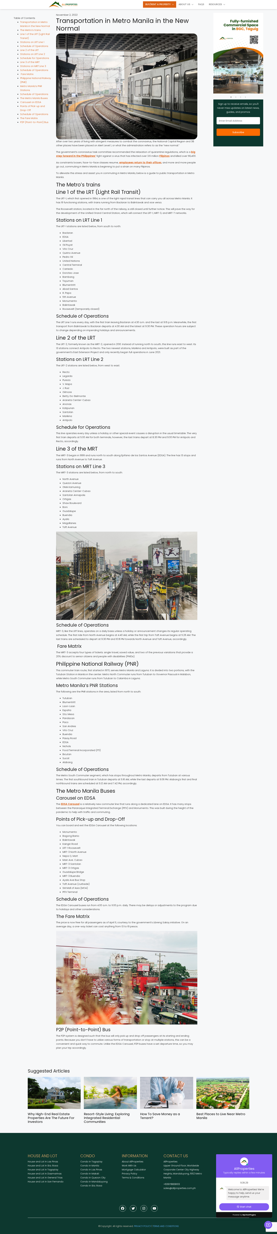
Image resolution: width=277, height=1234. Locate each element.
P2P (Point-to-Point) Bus (34, 122)
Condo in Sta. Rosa (91, 1185)
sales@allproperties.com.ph (180, 1188)
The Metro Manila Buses (34, 98)
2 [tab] (235, 97)
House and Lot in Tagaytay (43, 1169)
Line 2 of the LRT (29, 50)
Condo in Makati (89, 1173)
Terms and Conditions (166, 1226)
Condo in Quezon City (92, 1177)
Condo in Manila (89, 1165)
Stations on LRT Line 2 (32, 54)
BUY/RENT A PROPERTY (158, 4)
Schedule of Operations (34, 46)
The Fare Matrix (29, 118)
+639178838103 (172, 1184)
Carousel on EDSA (30, 102)
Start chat (245, 1206)
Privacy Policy (129, 1173)
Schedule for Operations (34, 58)
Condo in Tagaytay (91, 1161)
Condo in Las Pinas (91, 1169)
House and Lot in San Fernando (45, 1181)
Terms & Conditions (133, 1177)
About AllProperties (132, 1161)
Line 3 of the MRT (30, 62)
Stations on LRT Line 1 (32, 42)
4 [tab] (245, 97)
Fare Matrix (27, 74)
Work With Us (129, 1165)
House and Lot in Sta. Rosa (43, 1165)
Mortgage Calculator (134, 1169)
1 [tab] (231, 97)
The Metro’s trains (30, 30)
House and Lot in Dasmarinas (45, 1173)
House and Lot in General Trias (45, 1177)
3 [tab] (240, 97)
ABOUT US (184, 4)
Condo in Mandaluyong (94, 1181)
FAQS (201, 4)
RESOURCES (215, 4)
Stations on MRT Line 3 (33, 66)
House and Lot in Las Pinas (43, 1161)
